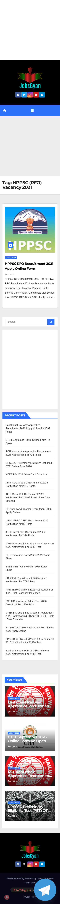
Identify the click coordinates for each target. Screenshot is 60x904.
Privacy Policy (30, 897)
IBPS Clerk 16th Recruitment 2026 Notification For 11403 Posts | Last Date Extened (28, 497)
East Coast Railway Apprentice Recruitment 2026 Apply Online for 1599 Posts (28, 428)
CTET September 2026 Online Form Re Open (27, 739)
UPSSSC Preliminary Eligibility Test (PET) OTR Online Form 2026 (29, 811)
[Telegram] (45, 889)
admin (10, 274)
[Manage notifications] (6, 897)
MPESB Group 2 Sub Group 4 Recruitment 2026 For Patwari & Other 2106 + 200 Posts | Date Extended (30, 616)
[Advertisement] (30, 30)
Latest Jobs (11, 258)
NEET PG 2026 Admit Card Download (27, 474)
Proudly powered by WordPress (21, 879)
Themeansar (29, 883)
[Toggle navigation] (32, 110)
